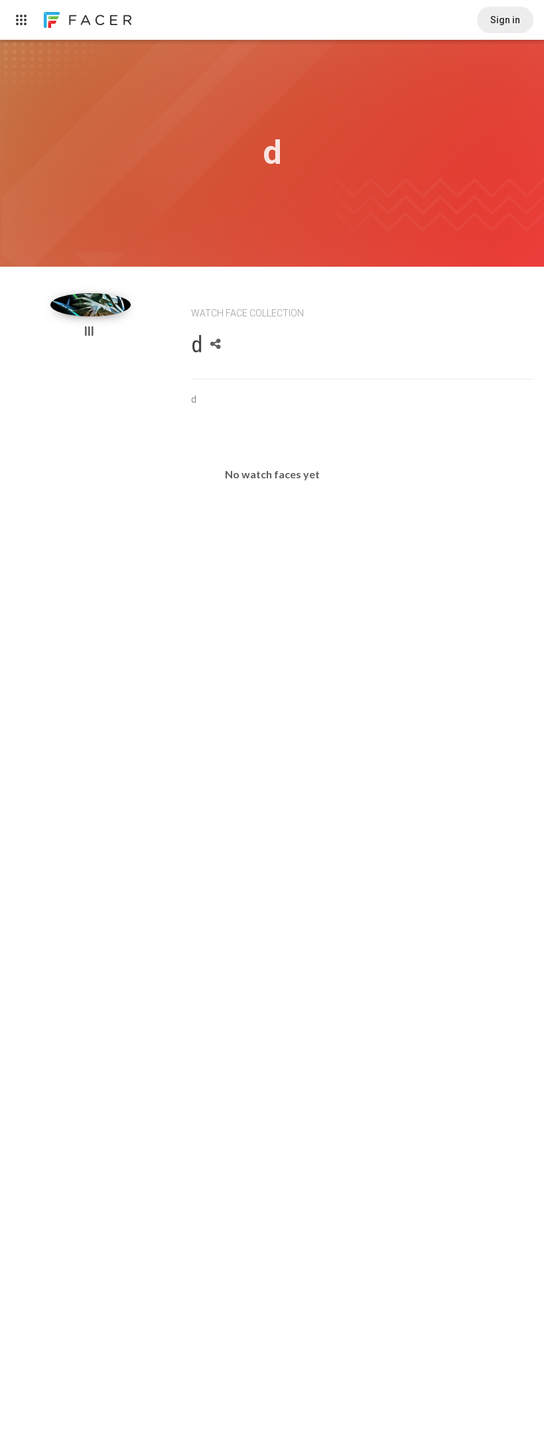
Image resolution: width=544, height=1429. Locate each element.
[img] (90, 304)
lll (90, 331)
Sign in (505, 20)
